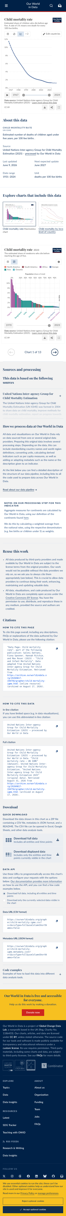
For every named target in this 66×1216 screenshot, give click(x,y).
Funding (38, 1102)
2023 (57, 325)
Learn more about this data (44, 103)
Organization (41, 1095)
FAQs (40, 1055)
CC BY (7, 107)
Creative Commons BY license (22, 598)
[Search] (51, 5)
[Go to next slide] (54, 352)
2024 (57, 95)
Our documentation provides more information (36, 881)
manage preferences (48, 1193)
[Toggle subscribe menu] (59, 5)
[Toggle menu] (6, 5)
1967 (15, 95)
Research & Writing (13, 1148)
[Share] (52, 107)
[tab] (8, 34)
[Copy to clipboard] (53, 649)
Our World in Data (33, 5)
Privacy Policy (27, 1193)
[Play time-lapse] (7, 95)
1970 (9, 325)
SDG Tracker (9, 1125)
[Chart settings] (59, 262)
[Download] (45, 107)
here (26, 518)
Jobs (36, 1117)
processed (30, 154)
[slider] (23, 95)
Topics (6, 1087)
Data (5, 1095)
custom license (11, 1048)
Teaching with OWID (14, 1132)
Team (37, 1109)
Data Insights (10, 1102)
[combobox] (51, 5)
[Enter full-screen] (59, 107)
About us (39, 1087)
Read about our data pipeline (18, 490)
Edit (53, 34)
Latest (6, 1118)
